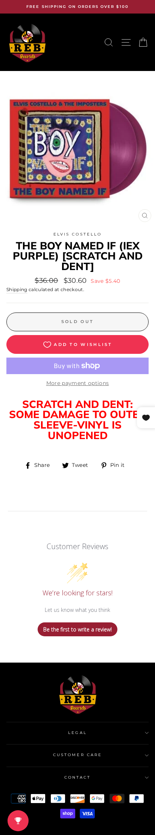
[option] (77, 7)
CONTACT (77, 777)
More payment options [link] (77, 383)
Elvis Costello (77, 234)
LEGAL (77, 732)
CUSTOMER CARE (77, 754)
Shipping (16, 289)
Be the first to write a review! (77, 629)
